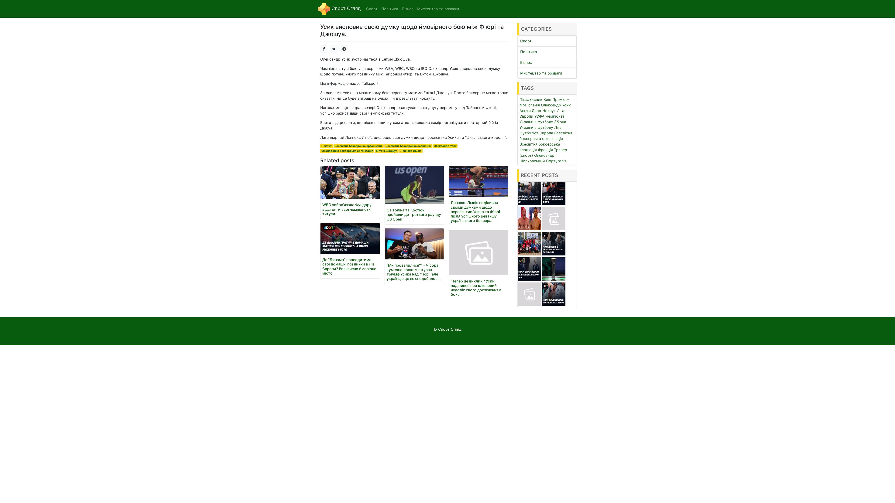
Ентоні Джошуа (386, 151)
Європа (546, 133)
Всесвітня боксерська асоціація (408, 146)
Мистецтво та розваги (541, 73)
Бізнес (526, 62)
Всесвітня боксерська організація (358, 146)
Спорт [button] (372, 9)
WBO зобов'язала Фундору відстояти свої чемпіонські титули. (347, 209)
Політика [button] (389, 9)
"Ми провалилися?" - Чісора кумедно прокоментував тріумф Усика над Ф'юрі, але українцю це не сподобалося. (414, 272)
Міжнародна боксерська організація (347, 151)
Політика (528, 51)
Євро (536, 110)
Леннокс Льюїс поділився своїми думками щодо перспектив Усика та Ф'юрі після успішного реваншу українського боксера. (475, 211)
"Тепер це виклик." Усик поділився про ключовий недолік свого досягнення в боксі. (476, 288)
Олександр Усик (445, 146)
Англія (525, 110)
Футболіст (529, 133)
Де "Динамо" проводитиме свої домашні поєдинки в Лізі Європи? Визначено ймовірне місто (349, 266)
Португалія (556, 161)
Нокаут (326, 146)
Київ (547, 99)
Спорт (526, 41)
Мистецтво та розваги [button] (438, 9)
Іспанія (533, 105)
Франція (545, 149)
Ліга (557, 127)
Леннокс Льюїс (410, 151)
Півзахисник (531, 99)
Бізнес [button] (407, 9)
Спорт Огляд (345, 8)
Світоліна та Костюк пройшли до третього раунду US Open (414, 214)
